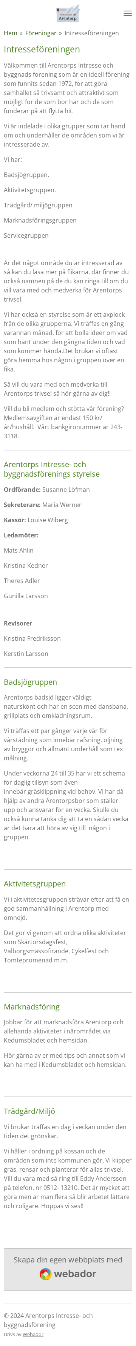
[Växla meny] (127, 13)
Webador (33, 1334)
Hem (10, 33)
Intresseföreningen (92, 33)
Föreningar (41, 33)
